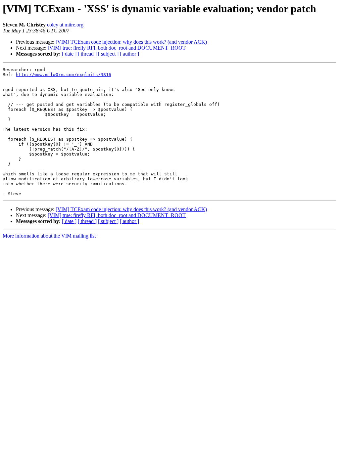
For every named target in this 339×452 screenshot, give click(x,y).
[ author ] (129, 54)
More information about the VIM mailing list (49, 236)
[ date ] (69, 54)
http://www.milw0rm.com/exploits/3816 (63, 74)
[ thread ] (87, 54)
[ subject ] (108, 54)
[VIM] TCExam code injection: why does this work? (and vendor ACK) (131, 42)
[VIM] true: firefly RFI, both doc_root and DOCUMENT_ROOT (117, 48)
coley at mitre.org (65, 24)
